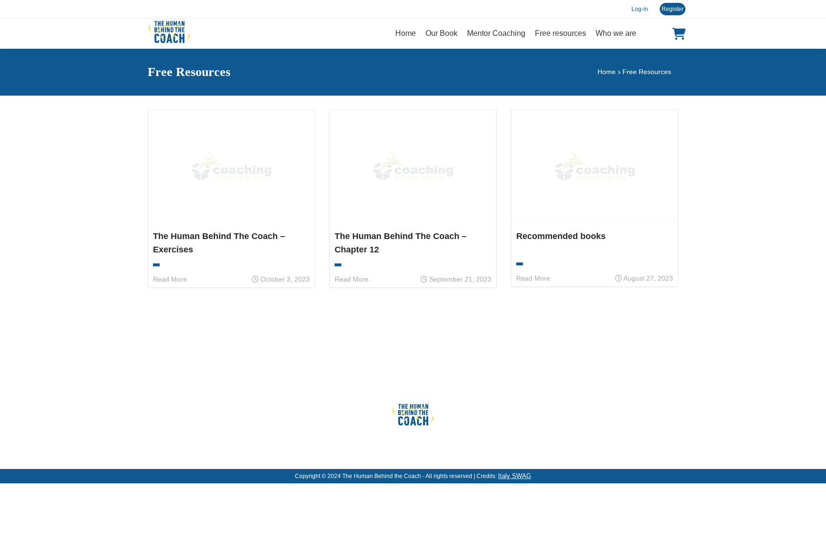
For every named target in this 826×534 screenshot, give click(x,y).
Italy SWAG (514, 476)
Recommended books (561, 236)
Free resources (560, 33)
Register (673, 9)
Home (405, 33)
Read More (170, 279)
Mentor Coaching (496, 33)
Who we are (616, 33)
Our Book (441, 33)
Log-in (639, 9)
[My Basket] (678, 34)
